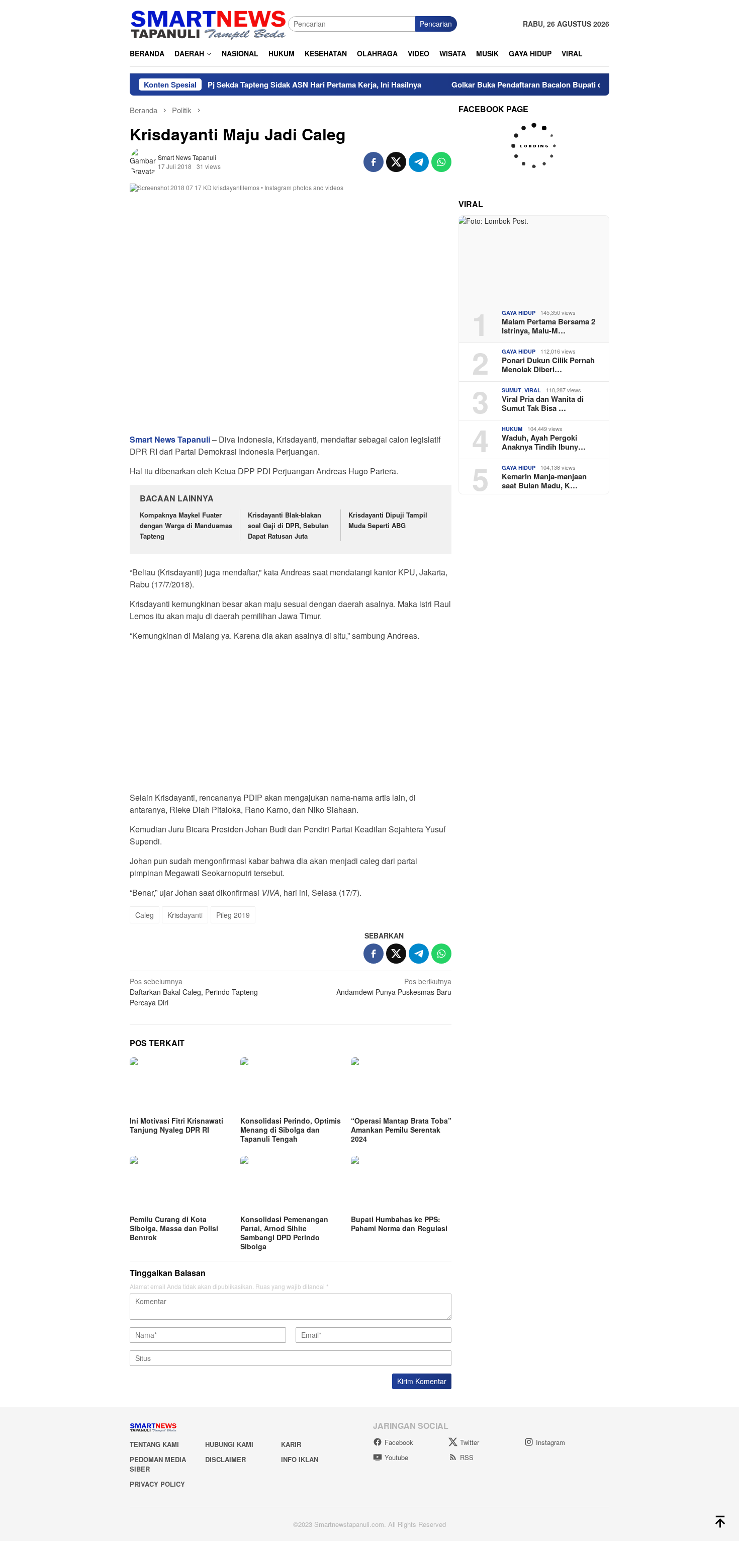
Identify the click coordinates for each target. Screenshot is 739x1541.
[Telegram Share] (419, 162)
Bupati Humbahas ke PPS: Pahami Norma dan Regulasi (399, 1223)
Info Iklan (299, 1459)
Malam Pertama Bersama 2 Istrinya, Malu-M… (548, 326)
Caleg (144, 915)
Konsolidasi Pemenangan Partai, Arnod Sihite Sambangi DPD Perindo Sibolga (284, 1232)
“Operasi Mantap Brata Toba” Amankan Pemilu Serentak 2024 (401, 1130)
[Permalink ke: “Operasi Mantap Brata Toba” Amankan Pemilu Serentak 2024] (401, 1085)
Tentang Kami (154, 1444)
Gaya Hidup (518, 312)
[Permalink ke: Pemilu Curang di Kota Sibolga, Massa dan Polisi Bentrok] (180, 1184)
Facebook (399, 1442)
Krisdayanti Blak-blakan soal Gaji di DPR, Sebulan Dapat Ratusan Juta (288, 525)
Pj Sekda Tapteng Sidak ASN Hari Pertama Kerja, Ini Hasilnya (285, 84)
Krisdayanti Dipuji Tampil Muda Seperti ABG (387, 520)
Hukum (512, 429)
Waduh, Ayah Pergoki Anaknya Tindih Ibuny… (544, 442)
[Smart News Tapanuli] (209, 23)
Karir (291, 1444)
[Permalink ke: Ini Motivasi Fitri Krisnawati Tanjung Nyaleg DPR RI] (180, 1085)
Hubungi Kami (229, 1444)
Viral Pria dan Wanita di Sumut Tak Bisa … (543, 403)
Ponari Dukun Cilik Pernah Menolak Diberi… (548, 365)
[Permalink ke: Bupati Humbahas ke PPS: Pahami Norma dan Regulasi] (401, 1184)
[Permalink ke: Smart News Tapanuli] (144, 161)
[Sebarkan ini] (373, 162)
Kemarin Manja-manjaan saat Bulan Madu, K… (544, 481)
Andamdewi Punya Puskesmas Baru (393, 986)
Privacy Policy (157, 1484)
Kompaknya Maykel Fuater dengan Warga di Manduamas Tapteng (186, 525)
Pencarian (436, 24)
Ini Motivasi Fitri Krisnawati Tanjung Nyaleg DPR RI (176, 1125)
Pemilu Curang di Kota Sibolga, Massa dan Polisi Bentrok (174, 1228)
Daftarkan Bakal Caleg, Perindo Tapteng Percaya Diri (194, 991)
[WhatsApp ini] (441, 162)
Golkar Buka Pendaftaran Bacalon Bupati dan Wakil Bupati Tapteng (540, 84)
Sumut (511, 390)
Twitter (469, 1442)
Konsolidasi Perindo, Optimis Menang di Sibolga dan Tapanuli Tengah (290, 1130)
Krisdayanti (185, 915)
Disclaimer (225, 1459)
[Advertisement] (290, 719)
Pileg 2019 (233, 915)
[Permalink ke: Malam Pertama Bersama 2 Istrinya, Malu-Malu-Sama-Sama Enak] (533, 258)
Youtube (396, 1457)
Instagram (550, 1442)
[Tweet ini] (396, 162)
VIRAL (532, 390)
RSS (467, 1457)
